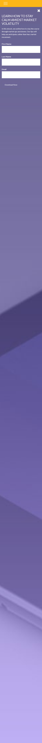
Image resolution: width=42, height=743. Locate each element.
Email (4, 69)
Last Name (6, 56)
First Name (6, 44)
